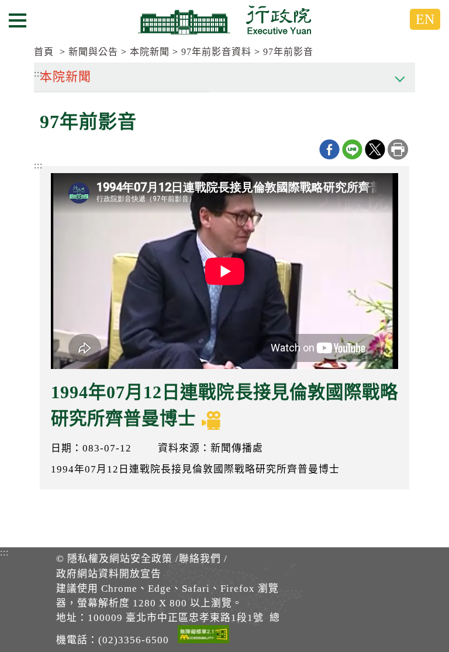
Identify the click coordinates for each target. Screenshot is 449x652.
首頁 (44, 52)
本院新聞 (150, 52)
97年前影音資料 (216, 52)
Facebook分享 (329, 149)
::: (38, 165)
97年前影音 (288, 52)
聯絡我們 (200, 558)
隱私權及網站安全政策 (119, 558)
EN (425, 19)
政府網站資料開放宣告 (108, 573)
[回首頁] (224, 20)
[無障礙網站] (203, 636)
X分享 (375, 149)
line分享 (352, 149)
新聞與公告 (93, 52)
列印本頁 (398, 149)
